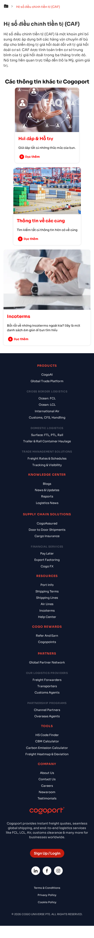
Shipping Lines (47, 598)
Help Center (47, 617)
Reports (47, 496)
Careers (47, 786)
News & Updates (47, 490)
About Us (47, 773)
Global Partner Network (47, 662)
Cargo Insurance (47, 536)
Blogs (47, 484)
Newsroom (47, 792)
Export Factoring (47, 560)
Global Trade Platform (47, 381)
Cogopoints (47, 642)
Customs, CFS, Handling (47, 417)
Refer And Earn (47, 636)
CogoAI (47, 375)
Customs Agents (47, 692)
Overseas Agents (47, 716)
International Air (47, 411)
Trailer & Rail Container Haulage (47, 441)
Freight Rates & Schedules (47, 458)
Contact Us (47, 779)
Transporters (47, 686)
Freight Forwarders (47, 680)
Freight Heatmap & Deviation (47, 754)
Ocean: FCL (47, 398)
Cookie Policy (47, 902)
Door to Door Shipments (47, 530)
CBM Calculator (47, 741)
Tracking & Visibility (47, 465)
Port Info (47, 585)
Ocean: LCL (47, 405)
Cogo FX (47, 566)
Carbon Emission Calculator (47, 748)
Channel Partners (47, 710)
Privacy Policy (47, 895)
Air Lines (47, 604)
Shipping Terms (47, 591)
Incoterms (47, 610)
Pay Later (47, 553)
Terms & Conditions (47, 887)
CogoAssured (47, 523)
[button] (9, 6)
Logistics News (47, 503)
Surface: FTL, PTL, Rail (47, 435)
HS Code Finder (47, 735)
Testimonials (47, 798)
